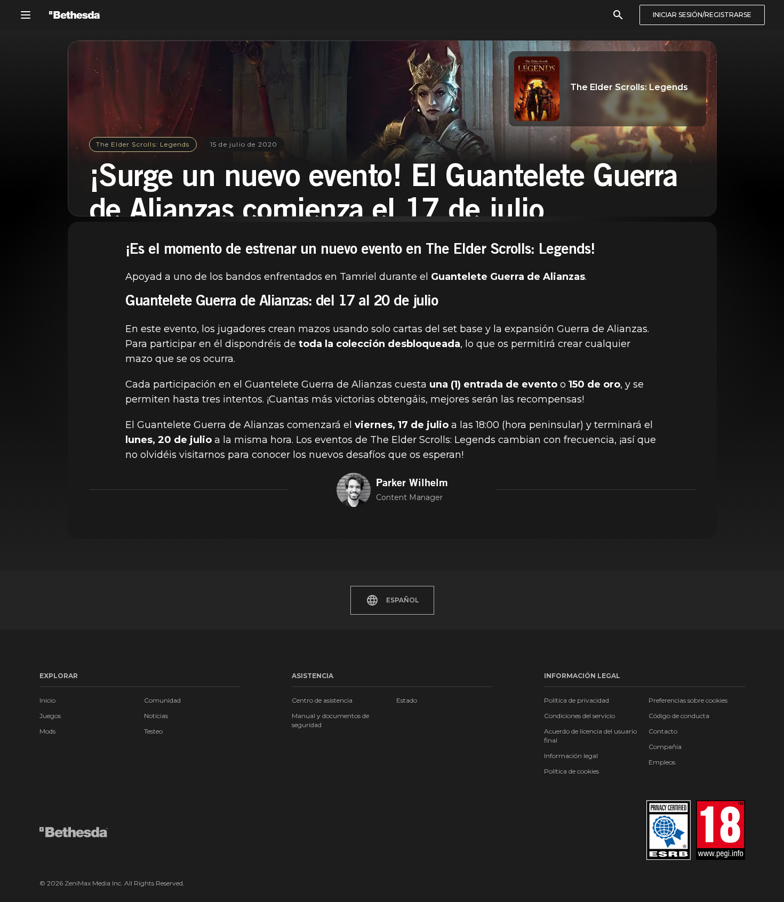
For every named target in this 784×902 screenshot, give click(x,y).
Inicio (47, 700)
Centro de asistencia (322, 700)
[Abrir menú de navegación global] (25, 15)
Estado (406, 700)
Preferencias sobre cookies (688, 700)
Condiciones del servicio (579, 716)
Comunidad (162, 700)
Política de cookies (571, 771)
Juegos (50, 716)
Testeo (153, 731)
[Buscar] (618, 15)
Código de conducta (679, 716)
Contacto (663, 731)
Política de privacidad (576, 700)
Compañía (665, 747)
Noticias (156, 716)
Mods (47, 731)
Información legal (571, 756)
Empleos (662, 762)
